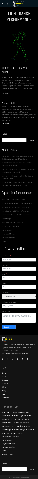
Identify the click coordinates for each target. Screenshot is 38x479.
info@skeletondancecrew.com (17, 354)
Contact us (5, 397)
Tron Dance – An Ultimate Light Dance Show (17, 203)
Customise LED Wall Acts (10, 226)
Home (4, 373)
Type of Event (6, 292)
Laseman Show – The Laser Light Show (15, 419)
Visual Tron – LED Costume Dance (13, 200)
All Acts (4, 376)
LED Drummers (7, 230)
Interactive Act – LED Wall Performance (15, 211)
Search (4, 134)
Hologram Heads (7, 454)
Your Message (6, 311)
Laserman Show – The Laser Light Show (15, 207)
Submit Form (8, 327)
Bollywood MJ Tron (8, 234)
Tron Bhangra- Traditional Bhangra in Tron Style (18, 430)
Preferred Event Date (9, 302)
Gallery (4, 390)
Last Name (5, 265)
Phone (4, 283)
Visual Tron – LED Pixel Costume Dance (15, 412)
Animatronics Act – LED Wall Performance (16, 215)
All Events (5, 383)
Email (3, 274)
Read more (6, 93)
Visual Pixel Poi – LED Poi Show (12, 222)
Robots (4, 242)
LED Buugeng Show (8, 238)
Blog (3, 394)
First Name (5, 256)
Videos (4, 387)
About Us (5, 380)
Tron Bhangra (6, 219)
